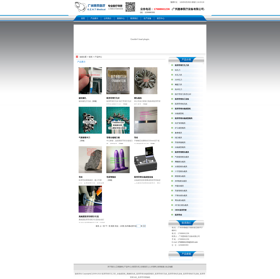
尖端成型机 (179, 113)
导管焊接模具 (180, 142)
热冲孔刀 (178, 89)
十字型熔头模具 (181, 171)
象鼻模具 (178, 133)
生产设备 (147, 18)
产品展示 (94, 18)
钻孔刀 (177, 70)
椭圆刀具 (178, 84)
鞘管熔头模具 (180, 176)
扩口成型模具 (180, 128)
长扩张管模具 (180, 123)
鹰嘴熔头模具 (180, 162)
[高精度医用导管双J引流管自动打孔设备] (90, 212)
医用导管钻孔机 (181, 104)
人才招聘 (152, 267)
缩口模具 (178, 138)
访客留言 (144, 267)
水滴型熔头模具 (181, 167)
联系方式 (135, 267)
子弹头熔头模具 (181, 195)
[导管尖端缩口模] (118, 133)
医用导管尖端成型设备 (143, 177)
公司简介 (107, 18)
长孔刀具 (178, 75)
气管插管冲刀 (84, 137)
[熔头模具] (146, 94)
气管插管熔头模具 (182, 157)
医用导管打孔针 (113, 98)
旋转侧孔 (82, 98)
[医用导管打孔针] (118, 94)
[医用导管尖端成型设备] (146, 173)
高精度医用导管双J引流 (89, 216)
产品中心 (98, 57)
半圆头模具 (179, 186)
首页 (83, 18)
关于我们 (110, 267)
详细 (94, 101)
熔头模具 (138, 98)
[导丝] (146, 133)
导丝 (136, 137)
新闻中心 (121, 18)
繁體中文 (173, 2)
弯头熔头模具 (180, 200)
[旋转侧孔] (90, 94)
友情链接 (160, 267)
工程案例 (119, 267)
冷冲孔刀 (178, 80)
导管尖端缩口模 (113, 137)
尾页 (112, 226)
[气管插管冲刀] (90, 133)
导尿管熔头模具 (181, 191)
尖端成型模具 (180, 147)
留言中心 (160, 18)
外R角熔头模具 (181, 181)
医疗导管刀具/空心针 (183, 94)
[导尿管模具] (118, 173)
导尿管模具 (111, 177)
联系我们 (134, 18)
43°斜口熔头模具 (181, 205)
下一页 (108, 226)
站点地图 (169, 267)
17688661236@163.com (188, 242)
